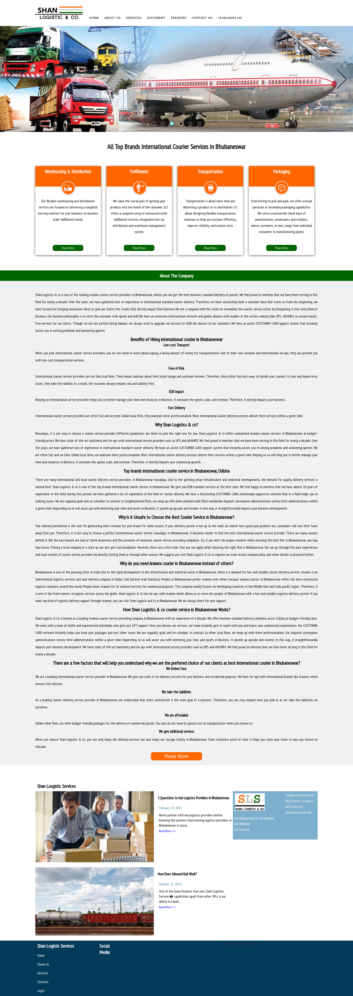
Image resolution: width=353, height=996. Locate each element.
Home (94, 17)
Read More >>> (167, 831)
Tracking (179, 17)
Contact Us (202, 17)
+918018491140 (230, 17)
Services (134, 17)
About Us (112, 17)
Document (156, 17)
